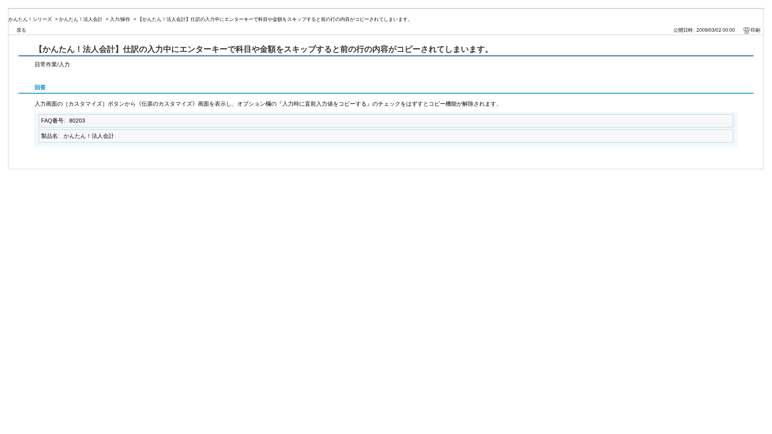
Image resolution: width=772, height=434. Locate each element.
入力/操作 (120, 19)
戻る (21, 30)
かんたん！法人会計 (81, 19)
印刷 (755, 30)
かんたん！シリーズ (30, 19)
